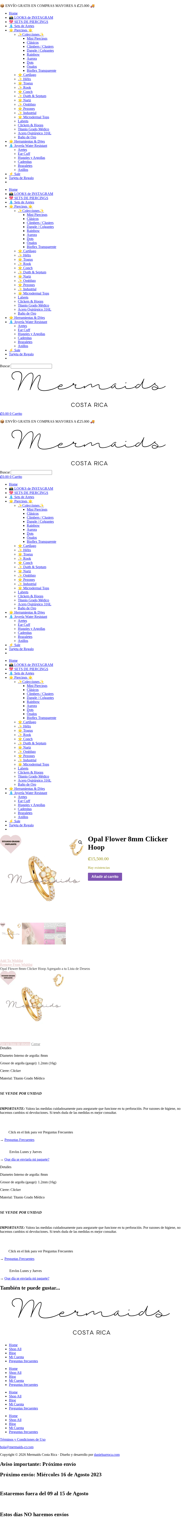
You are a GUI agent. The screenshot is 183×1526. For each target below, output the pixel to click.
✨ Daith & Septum (32, 96)
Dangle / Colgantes (40, 50)
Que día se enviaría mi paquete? (26, 1159)
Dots (30, 62)
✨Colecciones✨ (31, 34)
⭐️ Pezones (26, 109)
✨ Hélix (24, 79)
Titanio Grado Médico (33, 129)
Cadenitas (25, 162)
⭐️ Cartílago (27, 75)
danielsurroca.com (107, 1454)
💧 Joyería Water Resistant (28, 145)
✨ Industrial (27, 113)
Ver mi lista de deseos (15, 1044)
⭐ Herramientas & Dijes (27, 141)
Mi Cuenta (16, 1357)
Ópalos (32, 66)
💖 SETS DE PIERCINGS (28, 22)
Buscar (5, 366)
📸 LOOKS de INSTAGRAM (31, 17)
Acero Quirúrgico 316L (34, 133)
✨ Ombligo (27, 104)
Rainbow (33, 54)
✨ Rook (24, 87)
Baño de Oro (27, 137)
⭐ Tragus (25, 83)
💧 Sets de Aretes (21, 26)
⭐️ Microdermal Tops (33, 117)
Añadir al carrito (105, 877)
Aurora (32, 58)
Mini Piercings (37, 38)
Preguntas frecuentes (23, 1361)
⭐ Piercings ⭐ (21, 30)
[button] (80, 842)
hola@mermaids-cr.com (16, 1447)
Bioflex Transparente (41, 70)
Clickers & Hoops (30, 125)
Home (13, 13)
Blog (12, 1353)
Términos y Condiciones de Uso (23, 1439)
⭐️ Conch (25, 92)
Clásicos (33, 42)
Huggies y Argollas (31, 158)
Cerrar (35, 1044)
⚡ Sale (14, 174)
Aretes (22, 150)
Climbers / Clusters (40, 46)
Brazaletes (25, 166)
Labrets (23, 121)
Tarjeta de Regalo (21, 178)
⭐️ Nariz (24, 100)
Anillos (23, 170)
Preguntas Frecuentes (19, 1140)
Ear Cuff (24, 154)
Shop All (15, 1349)
